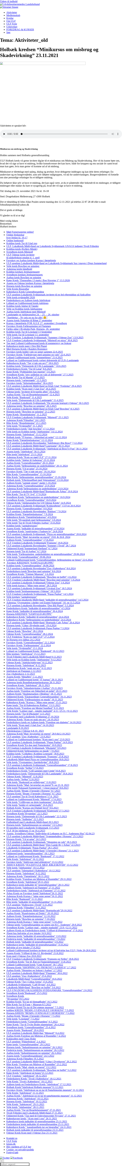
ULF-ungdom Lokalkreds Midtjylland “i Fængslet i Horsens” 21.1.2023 (42, 850)
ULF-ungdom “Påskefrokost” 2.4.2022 (26, 1041)
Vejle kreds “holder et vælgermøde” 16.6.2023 (29, 805)
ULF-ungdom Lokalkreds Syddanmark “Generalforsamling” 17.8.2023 (42, 765)
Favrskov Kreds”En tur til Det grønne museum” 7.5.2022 (35, 1007)
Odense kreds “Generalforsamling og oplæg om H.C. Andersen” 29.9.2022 (44, 924)
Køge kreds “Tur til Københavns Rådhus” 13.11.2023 (33, 705)
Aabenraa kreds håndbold (19, 269)
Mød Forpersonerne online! (20, 232)
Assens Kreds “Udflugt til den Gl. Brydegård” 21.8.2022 (35, 953)
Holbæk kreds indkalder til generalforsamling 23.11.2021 (35, 1130)
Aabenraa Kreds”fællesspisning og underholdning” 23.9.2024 (37, 488)
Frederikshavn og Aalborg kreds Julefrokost (28, 300)
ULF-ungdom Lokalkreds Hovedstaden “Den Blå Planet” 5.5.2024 (40, 605)
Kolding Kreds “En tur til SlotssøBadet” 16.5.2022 (31, 1001)
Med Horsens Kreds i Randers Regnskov (26, 349)
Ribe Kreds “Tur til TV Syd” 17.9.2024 (26, 494)
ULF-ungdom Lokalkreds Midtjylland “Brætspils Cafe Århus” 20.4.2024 (43, 622)
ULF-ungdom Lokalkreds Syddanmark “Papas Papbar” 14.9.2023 (39, 742)
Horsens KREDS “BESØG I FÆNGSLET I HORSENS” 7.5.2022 (40, 1013)
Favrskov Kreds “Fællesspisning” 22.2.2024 (28, 645)
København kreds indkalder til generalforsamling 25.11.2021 (36, 1121)
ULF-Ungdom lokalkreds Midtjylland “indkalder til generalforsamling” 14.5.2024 (47, 599)
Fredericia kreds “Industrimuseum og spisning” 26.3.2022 (35, 1050)
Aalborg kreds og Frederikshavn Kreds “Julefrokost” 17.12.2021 (38, 1084)
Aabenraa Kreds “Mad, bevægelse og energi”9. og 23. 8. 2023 (37, 785)
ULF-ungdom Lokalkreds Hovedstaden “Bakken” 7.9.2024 (36, 511)
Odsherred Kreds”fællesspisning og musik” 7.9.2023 (32, 751)
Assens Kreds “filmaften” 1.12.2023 (24, 676)
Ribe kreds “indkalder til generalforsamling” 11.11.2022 (34, 902)
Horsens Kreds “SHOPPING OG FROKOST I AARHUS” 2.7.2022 (41, 967)
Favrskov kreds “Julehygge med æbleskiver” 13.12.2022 (34, 862)
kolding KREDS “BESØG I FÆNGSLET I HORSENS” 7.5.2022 (40, 1010)
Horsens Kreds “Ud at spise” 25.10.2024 (26, 468)
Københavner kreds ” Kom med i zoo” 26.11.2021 (31, 1118)
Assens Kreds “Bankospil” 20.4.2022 (25, 1030)
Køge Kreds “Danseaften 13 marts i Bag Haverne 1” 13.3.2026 (38, 280)
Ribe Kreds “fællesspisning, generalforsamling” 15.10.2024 (36, 477)
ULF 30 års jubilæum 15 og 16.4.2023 (25, 830)
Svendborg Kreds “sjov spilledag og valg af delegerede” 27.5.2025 (39, 374)
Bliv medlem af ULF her (18, 1146)
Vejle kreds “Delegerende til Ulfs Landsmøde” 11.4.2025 (35, 400)
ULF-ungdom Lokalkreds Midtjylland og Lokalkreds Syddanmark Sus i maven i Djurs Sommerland (56, 263)
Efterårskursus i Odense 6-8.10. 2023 (25, 731)
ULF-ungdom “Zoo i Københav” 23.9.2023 (28, 736)
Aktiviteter (11, 12)
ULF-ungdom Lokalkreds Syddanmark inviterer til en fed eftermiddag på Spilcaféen (48, 294)
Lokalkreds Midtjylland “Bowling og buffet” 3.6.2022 (33, 987)
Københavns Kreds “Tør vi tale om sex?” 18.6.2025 (32, 363)
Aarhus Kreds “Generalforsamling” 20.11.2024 (30, 463)
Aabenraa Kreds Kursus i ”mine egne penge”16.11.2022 (34, 896)
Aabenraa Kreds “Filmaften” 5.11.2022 (26, 907)
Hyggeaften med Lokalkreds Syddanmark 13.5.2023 (32, 827)
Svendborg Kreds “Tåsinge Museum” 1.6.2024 (30, 574)
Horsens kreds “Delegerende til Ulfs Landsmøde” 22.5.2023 (36, 816)
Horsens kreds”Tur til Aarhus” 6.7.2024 (26, 551)
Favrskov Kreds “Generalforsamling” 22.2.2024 (30, 642)
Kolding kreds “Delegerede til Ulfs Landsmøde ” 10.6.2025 (36, 366)
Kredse (10, 18)
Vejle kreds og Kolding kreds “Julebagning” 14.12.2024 (34, 431)
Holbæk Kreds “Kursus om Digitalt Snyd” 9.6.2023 (32, 808)
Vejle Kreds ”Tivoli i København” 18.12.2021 (29, 1081)
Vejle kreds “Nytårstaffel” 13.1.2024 (24, 648)
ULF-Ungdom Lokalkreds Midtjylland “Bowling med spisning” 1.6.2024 (43, 579)
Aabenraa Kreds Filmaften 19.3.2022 (25, 1058)
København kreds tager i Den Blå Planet (26, 346)
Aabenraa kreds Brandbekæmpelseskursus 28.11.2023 (33, 682)
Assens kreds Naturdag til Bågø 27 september (29, 320)
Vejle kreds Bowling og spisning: (23, 266)
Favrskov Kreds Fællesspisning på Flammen (28, 326)
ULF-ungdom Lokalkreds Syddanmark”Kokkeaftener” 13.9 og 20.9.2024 (43, 505)
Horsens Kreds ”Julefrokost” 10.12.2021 (26, 1101)
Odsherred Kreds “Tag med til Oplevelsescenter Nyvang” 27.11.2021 (41, 1115)
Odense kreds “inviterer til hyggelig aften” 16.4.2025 (32, 391)
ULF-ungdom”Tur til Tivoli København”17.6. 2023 (32, 796)
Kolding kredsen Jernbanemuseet (23, 271)
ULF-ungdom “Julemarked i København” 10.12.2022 (33, 870)
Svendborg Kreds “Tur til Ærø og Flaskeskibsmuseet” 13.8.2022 (38, 961)
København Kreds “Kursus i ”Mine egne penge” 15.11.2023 (36, 702)
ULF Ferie (11, 23)
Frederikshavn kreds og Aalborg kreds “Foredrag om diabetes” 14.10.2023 (43, 722)
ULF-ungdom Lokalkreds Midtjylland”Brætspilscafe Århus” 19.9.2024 (42, 491)
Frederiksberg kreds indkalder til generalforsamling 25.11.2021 (37, 1124)
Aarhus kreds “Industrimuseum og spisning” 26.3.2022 (33, 1053)
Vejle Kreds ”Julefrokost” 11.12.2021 (25, 1093)
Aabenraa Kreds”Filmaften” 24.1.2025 (25, 420)
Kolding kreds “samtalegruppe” (22, 525)
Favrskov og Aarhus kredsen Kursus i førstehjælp (31, 260)
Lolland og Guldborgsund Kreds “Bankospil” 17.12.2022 (35, 856)
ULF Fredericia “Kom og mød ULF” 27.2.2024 (30, 636)
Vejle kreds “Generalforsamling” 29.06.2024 (28, 557)
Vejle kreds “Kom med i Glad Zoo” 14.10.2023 (30, 725)
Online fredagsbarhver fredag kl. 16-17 (16, 236)
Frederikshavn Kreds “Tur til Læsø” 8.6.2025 (29, 369)
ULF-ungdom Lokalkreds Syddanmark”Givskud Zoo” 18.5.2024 (39, 588)
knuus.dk (11, 1144)
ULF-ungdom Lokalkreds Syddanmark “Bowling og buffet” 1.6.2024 (41, 577)
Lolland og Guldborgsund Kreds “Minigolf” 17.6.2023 (33, 799)
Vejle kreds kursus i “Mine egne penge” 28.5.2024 (31, 585)
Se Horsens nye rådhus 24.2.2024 (23, 639)
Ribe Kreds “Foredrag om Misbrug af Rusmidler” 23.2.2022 (36, 1064)
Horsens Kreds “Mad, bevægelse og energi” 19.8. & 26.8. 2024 (38, 537)
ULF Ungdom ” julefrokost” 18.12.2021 (26, 1075)
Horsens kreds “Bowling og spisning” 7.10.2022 (30, 919)
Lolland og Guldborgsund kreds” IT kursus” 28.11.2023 (34, 679)
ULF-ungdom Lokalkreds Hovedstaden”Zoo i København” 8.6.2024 (41, 568)
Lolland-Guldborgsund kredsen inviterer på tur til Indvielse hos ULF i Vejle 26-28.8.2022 (51, 950)
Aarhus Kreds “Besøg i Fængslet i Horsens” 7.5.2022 (33, 1016)
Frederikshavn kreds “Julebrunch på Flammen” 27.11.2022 (35, 890)
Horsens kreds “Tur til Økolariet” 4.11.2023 (28, 713)
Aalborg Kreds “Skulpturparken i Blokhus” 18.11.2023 (34, 694)
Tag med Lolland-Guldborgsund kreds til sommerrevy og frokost (38, 343)
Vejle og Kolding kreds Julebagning (24, 309)
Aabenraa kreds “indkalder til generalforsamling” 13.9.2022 (36, 936)
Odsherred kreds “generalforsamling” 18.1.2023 (30, 853)
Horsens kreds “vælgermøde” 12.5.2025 (26, 380)
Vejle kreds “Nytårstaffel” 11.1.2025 (24, 426)
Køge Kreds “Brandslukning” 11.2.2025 (26, 414)
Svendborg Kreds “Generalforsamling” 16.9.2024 (31, 500)
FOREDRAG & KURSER (20, 29)
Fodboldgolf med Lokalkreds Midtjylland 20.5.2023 (32, 822)
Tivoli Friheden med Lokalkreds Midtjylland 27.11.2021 (34, 1113)
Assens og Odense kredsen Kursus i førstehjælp (30, 283)
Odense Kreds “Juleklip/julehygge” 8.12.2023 (29, 662)
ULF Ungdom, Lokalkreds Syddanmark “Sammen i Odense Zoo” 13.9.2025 (44, 337)
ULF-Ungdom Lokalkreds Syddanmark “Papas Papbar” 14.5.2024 (39, 594)
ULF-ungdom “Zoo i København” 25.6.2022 (29, 976)
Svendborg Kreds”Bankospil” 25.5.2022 (26, 993)
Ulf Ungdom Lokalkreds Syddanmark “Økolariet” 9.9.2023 (36, 748)
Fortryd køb (12, 1152)
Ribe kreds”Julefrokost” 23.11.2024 (24, 454)
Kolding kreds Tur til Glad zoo (21, 243)
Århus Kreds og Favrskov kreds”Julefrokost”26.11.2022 (34, 893)
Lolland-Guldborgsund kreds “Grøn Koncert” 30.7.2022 (34, 964)
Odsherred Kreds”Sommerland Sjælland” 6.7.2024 (31, 548)
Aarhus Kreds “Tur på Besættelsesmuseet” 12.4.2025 (33, 394)
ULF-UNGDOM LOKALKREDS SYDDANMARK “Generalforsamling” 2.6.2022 (49, 990)
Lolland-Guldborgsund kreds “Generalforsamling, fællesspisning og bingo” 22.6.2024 (49, 560)
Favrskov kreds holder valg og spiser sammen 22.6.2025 (34, 351)
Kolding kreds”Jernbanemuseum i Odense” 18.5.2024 (33, 591)
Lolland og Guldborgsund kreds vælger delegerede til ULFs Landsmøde (42, 360)
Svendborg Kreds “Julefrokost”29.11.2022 (27, 882)
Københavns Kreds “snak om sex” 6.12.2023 (29, 668)
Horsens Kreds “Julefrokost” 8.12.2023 (26, 665)
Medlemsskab (13, 15)
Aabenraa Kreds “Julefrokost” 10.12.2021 (27, 1098)
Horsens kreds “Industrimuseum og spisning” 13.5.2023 (34, 825)
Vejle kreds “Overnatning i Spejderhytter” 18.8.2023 (32, 762)
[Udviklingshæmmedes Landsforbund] (20, 4)
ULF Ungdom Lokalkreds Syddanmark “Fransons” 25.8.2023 (37, 756)
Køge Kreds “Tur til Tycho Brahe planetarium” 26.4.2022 (35, 1024)
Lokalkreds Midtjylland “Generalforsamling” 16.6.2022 (34, 979)
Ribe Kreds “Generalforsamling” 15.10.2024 (28, 474)
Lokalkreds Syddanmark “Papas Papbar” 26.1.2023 (32, 847)
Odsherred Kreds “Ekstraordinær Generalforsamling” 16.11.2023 (39, 696)
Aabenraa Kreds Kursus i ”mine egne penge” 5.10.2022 (34, 922)
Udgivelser (11, 26)
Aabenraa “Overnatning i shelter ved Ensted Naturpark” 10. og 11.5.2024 (43, 602)
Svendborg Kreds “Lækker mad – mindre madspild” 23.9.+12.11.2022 (41, 927)
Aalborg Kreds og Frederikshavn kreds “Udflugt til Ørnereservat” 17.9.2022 (44, 930)
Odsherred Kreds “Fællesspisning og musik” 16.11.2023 (34, 699)
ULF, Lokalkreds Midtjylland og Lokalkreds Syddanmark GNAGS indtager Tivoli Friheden (52, 246)
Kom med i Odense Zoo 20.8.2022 (23, 956)
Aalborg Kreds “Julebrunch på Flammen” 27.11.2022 (33, 887)
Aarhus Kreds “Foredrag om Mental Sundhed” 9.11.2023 (35, 708)
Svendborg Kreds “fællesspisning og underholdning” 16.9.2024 (38, 497)
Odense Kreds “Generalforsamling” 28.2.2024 (29, 634)
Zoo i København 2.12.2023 (20, 674)
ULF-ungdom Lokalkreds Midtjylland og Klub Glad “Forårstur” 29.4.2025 (44, 386)
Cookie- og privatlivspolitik (20, 1149)
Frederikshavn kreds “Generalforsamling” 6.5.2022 (32, 1021)
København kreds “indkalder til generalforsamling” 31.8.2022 (37, 944)
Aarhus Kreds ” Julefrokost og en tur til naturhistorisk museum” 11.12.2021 (44, 1095)
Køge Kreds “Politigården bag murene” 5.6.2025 (30, 371)
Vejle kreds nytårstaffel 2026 (20, 297)
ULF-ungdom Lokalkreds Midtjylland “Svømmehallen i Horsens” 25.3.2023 (44, 836)
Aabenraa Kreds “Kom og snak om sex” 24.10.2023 (32, 719)
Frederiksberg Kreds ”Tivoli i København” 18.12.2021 (33, 1078)
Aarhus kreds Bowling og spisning (23, 277)
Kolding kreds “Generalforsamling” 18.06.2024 (30, 565)
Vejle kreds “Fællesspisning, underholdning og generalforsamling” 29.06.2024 (45, 554)
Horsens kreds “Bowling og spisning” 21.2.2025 (30, 411)
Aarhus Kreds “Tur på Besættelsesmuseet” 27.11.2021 (33, 1110)
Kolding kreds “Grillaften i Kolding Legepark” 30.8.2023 (35, 753)
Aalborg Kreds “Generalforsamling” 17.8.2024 (30, 540)
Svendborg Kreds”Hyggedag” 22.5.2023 (26, 813)
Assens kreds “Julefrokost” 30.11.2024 (25, 451)
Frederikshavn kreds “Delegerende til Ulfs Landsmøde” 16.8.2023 (39, 773)
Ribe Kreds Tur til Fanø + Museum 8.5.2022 (28, 1004)
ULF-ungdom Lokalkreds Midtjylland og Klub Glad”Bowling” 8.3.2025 (42, 408)
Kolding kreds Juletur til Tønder (22, 306)
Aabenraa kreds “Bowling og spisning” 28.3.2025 (31, 406)
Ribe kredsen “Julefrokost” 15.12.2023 (25, 654)
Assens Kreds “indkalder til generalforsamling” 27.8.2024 (35, 528)
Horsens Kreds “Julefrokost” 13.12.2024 (26, 434)
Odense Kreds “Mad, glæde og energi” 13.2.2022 (31, 1067)
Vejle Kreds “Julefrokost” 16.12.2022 (25, 859)
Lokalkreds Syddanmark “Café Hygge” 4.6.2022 (31, 984)
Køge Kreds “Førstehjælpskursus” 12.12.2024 (29, 440)
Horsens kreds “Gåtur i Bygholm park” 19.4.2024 (31, 625)
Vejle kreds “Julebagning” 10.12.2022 (25, 867)
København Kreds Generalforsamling (25, 291)
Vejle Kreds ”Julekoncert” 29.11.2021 (25, 1104)
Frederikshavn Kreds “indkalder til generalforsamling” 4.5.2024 (38, 608)
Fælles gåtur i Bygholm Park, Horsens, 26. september (33, 329)
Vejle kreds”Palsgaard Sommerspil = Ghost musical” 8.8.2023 (37, 788)
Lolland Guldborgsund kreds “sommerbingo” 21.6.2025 (34, 357)
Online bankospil (15, 240)
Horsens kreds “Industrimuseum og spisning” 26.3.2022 (34, 1047)
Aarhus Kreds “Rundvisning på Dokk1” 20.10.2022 (32, 913)
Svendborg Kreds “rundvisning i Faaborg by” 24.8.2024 (34, 531)
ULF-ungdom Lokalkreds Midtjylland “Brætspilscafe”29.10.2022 (39, 910)
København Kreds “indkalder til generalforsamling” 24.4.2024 (37, 617)
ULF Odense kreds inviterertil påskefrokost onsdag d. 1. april (23, 256)
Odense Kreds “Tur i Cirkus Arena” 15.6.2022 (29, 981)
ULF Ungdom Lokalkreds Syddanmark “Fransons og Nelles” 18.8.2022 (42, 959)
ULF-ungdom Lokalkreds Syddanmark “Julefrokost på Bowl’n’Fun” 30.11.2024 (46, 448)
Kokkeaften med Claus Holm (21, 1038)
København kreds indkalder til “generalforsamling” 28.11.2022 (37, 884)
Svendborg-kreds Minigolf (19, 252)
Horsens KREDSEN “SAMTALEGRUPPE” (29, 614)
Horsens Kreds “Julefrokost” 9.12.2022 (26, 873)
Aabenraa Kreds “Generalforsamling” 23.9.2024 (30, 485)
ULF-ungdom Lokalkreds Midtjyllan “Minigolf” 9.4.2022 (35, 1033)
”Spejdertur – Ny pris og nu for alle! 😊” (26, 317)
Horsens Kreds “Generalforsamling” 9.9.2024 (29, 508)
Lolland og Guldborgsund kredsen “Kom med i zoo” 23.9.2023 (38, 739)
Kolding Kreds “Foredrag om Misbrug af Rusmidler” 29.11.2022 (38, 879)
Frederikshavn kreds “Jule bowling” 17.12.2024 (30, 428)
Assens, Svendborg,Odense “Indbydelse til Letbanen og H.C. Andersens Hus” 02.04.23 (50, 833)
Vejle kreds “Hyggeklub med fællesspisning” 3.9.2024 (33, 520)
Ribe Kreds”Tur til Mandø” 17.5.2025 (25, 377)
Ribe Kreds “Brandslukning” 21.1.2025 (26, 423)
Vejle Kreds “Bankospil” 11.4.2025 (24, 397)
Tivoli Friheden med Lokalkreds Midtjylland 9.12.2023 (34, 656)
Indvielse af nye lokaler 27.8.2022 (23, 947)
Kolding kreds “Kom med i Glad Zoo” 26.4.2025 (31, 389)
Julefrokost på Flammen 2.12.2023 (23, 671)
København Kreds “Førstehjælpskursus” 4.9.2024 (31, 517)
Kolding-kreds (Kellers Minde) (21, 249)
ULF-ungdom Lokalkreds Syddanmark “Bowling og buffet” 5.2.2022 (41, 1070)
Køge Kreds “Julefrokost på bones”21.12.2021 (29, 1073)
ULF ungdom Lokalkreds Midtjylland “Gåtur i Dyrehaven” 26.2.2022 (41, 1061)
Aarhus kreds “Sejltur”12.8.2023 (22, 779)
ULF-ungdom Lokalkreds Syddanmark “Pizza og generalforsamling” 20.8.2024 (46, 534)
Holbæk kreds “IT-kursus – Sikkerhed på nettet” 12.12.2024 (36, 437)
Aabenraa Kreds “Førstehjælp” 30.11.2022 (27, 876)
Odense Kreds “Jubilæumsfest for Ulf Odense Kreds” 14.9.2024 (38, 503)
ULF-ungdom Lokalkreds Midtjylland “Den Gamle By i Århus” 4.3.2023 (43, 845)
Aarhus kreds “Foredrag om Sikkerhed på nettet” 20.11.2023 (36, 691)
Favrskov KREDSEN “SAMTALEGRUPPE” (30, 562)
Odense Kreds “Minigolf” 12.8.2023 (24, 776)
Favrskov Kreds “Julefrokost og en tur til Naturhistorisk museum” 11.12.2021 (45, 1090)
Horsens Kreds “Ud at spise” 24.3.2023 (26, 839)
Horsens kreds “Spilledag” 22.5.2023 (25, 819)
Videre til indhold (8, 1)
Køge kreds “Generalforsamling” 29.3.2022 (28, 1044)
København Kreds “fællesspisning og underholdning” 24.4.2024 (38, 619)
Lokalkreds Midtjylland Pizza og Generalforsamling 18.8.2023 (37, 759)
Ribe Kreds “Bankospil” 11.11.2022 (24, 899)
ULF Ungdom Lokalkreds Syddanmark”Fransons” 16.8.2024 (37, 542)
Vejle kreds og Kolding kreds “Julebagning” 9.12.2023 (33, 659)
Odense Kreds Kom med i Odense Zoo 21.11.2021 (32, 1132)
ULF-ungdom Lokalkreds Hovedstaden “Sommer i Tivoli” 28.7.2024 (41, 545)
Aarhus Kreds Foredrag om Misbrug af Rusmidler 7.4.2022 (36, 1036)
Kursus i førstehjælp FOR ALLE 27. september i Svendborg (36, 323)
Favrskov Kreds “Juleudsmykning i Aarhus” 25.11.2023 (34, 688)
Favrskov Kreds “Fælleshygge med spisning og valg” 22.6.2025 (38, 354)
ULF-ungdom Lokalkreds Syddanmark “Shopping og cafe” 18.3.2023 (41, 842)
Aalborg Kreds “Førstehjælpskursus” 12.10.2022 (30, 916)
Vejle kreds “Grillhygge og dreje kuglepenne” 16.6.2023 (34, 802)
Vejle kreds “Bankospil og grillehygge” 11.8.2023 (31, 782)
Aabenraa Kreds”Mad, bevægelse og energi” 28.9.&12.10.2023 (38, 733)
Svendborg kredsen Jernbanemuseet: (24, 274)
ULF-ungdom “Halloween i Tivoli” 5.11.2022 (29, 904)
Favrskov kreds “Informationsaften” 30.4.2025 (29, 383)
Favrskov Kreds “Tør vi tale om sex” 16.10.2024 (30, 471)
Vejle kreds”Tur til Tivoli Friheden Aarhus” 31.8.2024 (33, 522)
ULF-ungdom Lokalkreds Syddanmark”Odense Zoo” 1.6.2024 (38, 582)
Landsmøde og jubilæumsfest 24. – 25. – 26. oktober (32, 314)
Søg (8, 32)
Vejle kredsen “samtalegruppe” (21, 597)
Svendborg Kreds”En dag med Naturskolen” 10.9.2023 (34, 745)
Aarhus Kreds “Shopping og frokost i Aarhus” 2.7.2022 (34, 970)
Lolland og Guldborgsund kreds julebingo (27, 303)
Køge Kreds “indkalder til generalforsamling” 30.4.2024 (34, 611)
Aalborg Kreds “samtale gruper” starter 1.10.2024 (31, 483)
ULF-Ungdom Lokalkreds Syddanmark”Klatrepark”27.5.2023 (37, 810)
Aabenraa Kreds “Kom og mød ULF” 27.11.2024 (31, 457)
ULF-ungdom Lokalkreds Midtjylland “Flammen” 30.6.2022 (37, 973)
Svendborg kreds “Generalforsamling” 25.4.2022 (31, 1027)
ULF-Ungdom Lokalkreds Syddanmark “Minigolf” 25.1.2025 (37, 417)
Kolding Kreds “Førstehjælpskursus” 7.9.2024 (29, 514)
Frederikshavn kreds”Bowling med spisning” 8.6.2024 (33, 571)
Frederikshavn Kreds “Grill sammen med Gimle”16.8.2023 (36, 770)
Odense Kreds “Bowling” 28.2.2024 (24, 631)
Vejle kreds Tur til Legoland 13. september (27, 334)
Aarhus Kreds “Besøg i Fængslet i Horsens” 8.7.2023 (33, 790)
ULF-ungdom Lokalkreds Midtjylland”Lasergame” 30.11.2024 (38, 446)
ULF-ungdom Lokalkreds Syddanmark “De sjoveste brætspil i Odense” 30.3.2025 (47, 403)
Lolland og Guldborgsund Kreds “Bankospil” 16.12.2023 (35, 651)
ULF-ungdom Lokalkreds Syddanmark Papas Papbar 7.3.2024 (37, 628)
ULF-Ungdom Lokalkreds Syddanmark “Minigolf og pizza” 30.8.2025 (42, 340)
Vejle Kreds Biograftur (17, 289)
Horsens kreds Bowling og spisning (24, 286)
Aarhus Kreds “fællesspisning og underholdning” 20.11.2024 (37, 465)
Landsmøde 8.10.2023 (17, 728)
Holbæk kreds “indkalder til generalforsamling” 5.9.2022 (34, 941)
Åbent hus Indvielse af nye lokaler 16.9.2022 (28, 933)
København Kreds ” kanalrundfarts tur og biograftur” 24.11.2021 (38, 1127)
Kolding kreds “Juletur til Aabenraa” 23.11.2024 (30, 460)
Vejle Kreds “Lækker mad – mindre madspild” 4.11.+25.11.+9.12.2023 (42, 711)
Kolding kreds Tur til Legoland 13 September (29, 331)
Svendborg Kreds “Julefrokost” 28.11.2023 (28, 685)
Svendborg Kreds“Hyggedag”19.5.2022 (17, 997)
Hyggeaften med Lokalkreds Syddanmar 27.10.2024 (32, 716)
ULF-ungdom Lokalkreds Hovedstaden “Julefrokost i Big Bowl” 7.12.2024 (44, 443)
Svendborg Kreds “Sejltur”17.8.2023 (25, 768)
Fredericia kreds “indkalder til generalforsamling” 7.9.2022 (35, 939)
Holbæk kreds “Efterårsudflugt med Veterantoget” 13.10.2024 (37, 480)
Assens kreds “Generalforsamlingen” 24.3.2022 (30, 1056)
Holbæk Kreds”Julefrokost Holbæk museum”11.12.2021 (34, 1087)
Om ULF (11, 21)
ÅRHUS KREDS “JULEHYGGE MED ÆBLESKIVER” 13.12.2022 (42, 865)
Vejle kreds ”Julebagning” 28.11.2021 (25, 1107)
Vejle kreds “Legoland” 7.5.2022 (22, 1018)
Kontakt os (11, 1138)
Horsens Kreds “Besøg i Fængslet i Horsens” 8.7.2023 (33, 793)
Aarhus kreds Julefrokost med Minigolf (26, 311)
